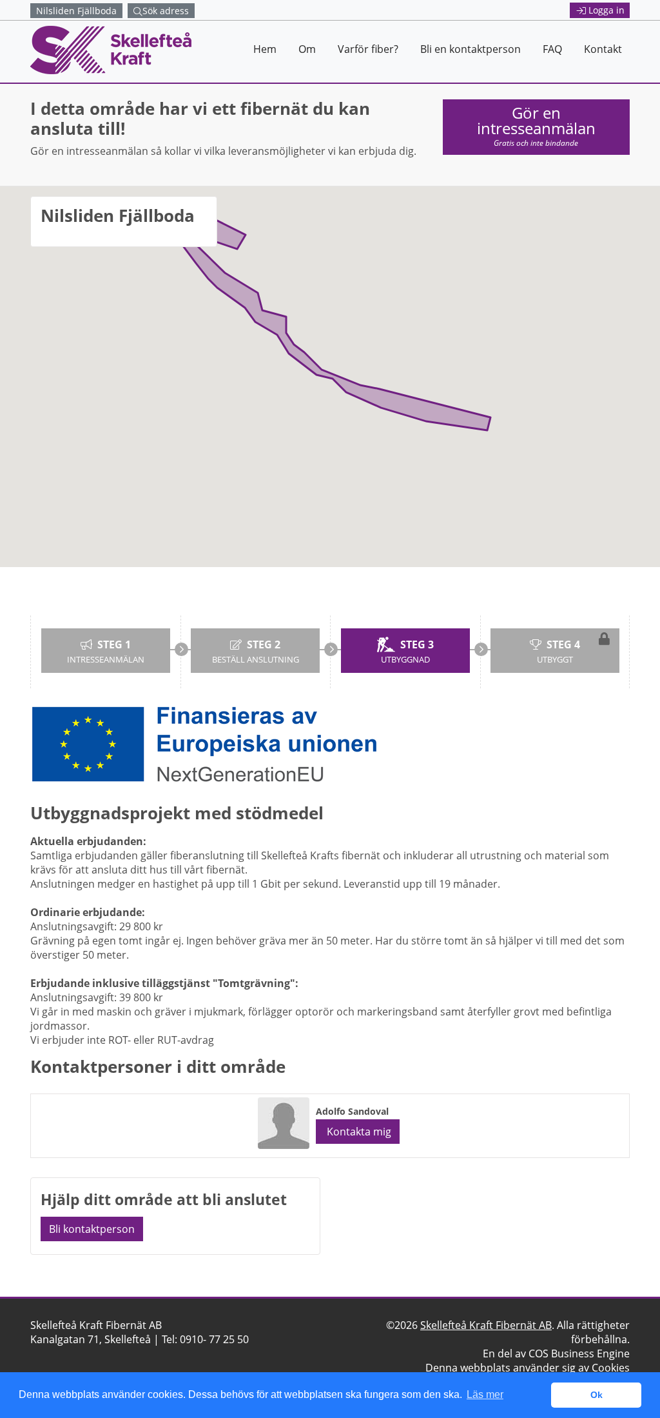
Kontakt (603, 49)
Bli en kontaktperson (470, 49)
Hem (265, 49)
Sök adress (165, 11)
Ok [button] (596, 1395)
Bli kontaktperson (92, 1229)
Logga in (606, 10)
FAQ (552, 49)
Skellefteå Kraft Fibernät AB (486, 1325)
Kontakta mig (357, 1131)
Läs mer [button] (485, 1394)
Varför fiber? (368, 49)
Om (307, 49)
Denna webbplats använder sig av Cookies (527, 1368)
